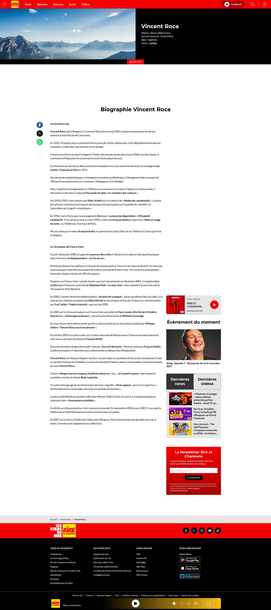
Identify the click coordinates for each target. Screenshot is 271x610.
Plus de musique (208, 603)
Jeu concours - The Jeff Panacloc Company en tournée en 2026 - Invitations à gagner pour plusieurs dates (205, 431)
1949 (159, 32)
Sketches (42, 4)
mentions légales (193, 488)
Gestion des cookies (190, 595)
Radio (28, 4)
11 (155, 32)
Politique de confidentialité (153, 595)
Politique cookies (130, 595)
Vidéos (85, 4)
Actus (72, 4)
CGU (117, 595)
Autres (153, 43)
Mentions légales (104, 595)
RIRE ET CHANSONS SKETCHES (194, 305)
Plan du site (77, 595)
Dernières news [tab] (180, 381)
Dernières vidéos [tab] (207, 381)
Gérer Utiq (173, 595)
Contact (89, 595)
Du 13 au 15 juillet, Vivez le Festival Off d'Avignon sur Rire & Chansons (205, 413)
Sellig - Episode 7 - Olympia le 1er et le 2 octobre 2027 (193, 365)
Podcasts (58, 4)
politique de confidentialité (178, 490)
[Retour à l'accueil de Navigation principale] (14, 4)
